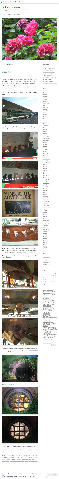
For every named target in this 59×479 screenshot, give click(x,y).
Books (53, 295)
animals (44, 290)
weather (48, 337)
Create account (46, 257)
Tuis (50, 336)
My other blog (18, 14)
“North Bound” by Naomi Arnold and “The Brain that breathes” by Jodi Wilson (49, 71)
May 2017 (45, 131)
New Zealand (47, 315)
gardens (46, 304)
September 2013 (46, 185)
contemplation (46, 297)
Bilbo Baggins (5, 457)
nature (46, 312)
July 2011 (45, 233)
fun (43, 302)
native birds (51, 310)
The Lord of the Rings (20, 461)
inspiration (47, 306)
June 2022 (45, 114)
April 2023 (45, 109)
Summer (45, 334)
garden (47, 302)
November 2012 (46, 203)
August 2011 (45, 231)
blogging (49, 294)
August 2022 (45, 111)
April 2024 (45, 105)
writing (50, 339)
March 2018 (45, 123)
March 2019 (45, 118)
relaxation (51, 328)
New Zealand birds (48, 316)
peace (53, 321)
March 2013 (45, 196)
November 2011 (46, 225)
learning (45, 308)
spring (45, 331)
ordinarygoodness (11, 7)
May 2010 (45, 242)
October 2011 (46, 227)
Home (3, 14)
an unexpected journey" (31, 455)
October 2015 (46, 138)
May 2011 (45, 236)
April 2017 (45, 133)
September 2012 (46, 207)
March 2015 (45, 151)
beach (48, 293)
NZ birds (45, 318)
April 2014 (45, 172)
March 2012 (45, 218)
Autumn (45, 291)
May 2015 (45, 148)
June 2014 (45, 168)
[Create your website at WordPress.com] (29, 1)
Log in (44, 259)
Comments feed (46, 262)
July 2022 (45, 112)
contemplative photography (47, 298)
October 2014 (46, 160)
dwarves (11, 457)
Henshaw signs (27, 457)
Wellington (27, 461)
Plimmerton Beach (52, 325)
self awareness (46, 329)
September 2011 (46, 229)
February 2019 (46, 120)
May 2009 (45, 246)
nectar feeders (46, 314)
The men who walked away (49, 68)
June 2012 (45, 212)
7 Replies (4, 76)
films (14, 457)
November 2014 (46, 159)
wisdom (45, 339)
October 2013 (46, 183)
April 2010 (45, 244)
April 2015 (45, 149)
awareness (45, 293)
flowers (51, 301)
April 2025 (45, 99)
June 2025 (45, 98)
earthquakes (45, 301)
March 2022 (45, 116)
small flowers (54, 329)
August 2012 (45, 209)
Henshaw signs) (34, 350)
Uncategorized (16, 455)
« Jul (44, 285)
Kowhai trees (46, 307)
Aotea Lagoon (50, 290)
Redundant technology (48, 75)
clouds (51, 296)
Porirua (45, 327)
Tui (48, 336)
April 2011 (45, 238)
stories (7, 461)
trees (44, 336)
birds (45, 294)
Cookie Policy (32, 476)
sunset (50, 334)
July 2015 (45, 144)
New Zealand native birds (50, 317)
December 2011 (46, 223)
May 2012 (45, 214)
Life (47, 308)
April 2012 (45, 216)
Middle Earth (7, 72)
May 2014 (45, 170)
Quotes (53, 327)
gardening (52, 302)
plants (45, 326)
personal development (48, 322)
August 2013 (45, 186)
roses (55, 328)
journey (33, 457)
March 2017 (45, 135)
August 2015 (45, 142)
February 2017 (46, 136)
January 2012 (46, 222)
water (44, 337)
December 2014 (46, 157)
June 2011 (45, 235)
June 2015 (45, 146)
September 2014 (46, 162)
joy (52, 306)
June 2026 (45, 94)
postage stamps (26, 459)
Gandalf (18, 457)
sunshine (54, 334)
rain (43, 328)
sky (50, 329)
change (44, 296)
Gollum (21, 457)
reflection (47, 328)
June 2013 (45, 190)
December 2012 (46, 201)
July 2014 (45, 166)
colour (55, 296)
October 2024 (46, 103)
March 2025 (45, 101)
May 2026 (45, 96)
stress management (47, 332)
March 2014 (45, 173)
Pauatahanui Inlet (47, 321)
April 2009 (45, 247)
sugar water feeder (47, 333)
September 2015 (46, 140)
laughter (51, 307)
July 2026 (45, 92)
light (50, 308)
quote (49, 327)
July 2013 (45, 188)
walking (53, 336)
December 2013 (46, 179)
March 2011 (45, 240)
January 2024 (46, 107)
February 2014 (46, 175)
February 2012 (46, 220)
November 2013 (46, 181)
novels (13, 459)
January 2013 (46, 199)
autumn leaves (51, 291)
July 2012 (45, 210)
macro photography (47, 309)
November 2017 (46, 125)
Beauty (53, 293)
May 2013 (45, 192)
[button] (20, 110)
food (55, 301)
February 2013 (46, 198)
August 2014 (45, 164)
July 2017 (45, 127)
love (53, 308)
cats (56, 294)
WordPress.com (46, 264)
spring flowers (51, 331)
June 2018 (45, 122)
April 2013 (45, 194)
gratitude (51, 304)
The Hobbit (12, 461)
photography (19, 459)
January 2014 (46, 177)
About (9, 14)
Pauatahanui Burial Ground (48, 319)
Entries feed (45, 260)
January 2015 (46, 155)
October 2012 (46, 205)
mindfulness (45, 310)
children (48, 296)
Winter (53, 337)
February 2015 (46, 153)
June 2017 (45, 129)
